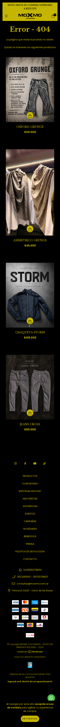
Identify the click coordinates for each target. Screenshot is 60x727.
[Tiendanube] (30, 652)
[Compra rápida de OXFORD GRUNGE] (30, 115)
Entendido (30, 718)
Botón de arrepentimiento (37, 681)
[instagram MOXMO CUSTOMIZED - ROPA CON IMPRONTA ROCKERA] (15, 463)
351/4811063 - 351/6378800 (32, 576)
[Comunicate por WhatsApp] (51, 698)
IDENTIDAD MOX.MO (30, 491)
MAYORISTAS (30, 498)
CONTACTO (30, 559)
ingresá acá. (15, 681)
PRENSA (30, 544)
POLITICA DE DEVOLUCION (30, 551)
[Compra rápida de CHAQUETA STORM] (30, 321)
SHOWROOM (30, 506)
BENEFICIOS (30, 536)
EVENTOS (30, 513)
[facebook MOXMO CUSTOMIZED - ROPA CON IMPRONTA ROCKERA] (25, 463)
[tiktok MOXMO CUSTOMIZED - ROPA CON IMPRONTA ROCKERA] (44, 463)
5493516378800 (33, 570)
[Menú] (7, 16)
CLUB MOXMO (30, 483)
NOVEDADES (30, 528)
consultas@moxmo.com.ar (32, 583)
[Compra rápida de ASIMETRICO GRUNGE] (30, 229)
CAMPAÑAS (30, 521)
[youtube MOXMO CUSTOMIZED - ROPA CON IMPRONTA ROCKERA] (34, 463)
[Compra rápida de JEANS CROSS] (30, 412)
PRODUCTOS (30, 476)
